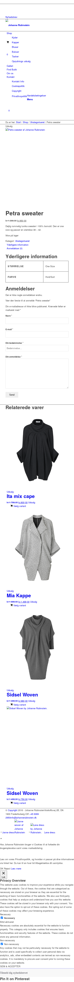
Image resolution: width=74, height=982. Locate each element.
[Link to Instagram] (7, 9)
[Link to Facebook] (7, 5)
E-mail (9, 329)
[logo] (31, 25)
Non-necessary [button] (7, 940)
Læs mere (16, 868)
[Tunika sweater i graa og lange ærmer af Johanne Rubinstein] (37, 129)
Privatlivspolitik (19, 96)
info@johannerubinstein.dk (23, 817)
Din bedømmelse (14, 343)
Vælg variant (19, 506)
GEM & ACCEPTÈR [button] (10, 966)
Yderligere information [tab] (17, 244)
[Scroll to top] (1, 838)
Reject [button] (7, 868)
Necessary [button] (5, 914)
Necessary (9, 918)
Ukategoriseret (22, 241)
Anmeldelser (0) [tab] (14, 248)
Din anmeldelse (14, 356)
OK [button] (1, 868)
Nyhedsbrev (11, 17)
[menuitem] (37, 47)
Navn (9, 315)
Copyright (12, 810)
